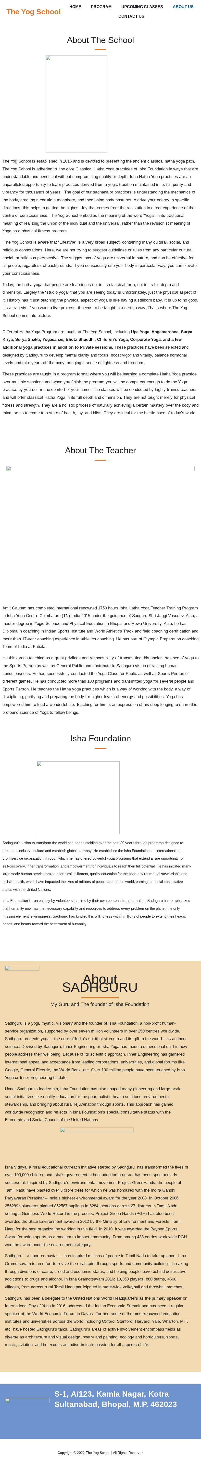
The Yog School (33, 12)
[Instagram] (134, 1426)
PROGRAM (101, 7)
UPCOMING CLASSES (142, 7)
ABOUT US (183, 7)
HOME (75, 7)
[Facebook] (117, 1426)
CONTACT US (131, 16)
